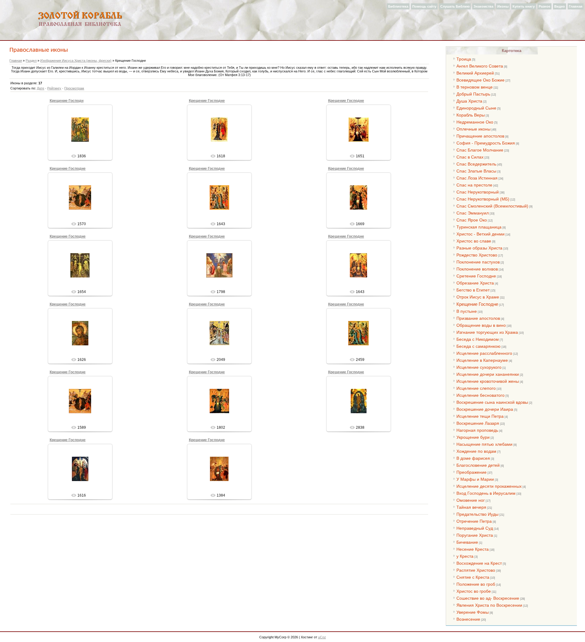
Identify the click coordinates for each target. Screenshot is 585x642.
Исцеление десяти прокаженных (489, 486)
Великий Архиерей (475, 73)
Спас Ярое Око (471, 220)
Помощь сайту (424, 6)
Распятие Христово (475, 570)
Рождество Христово (476, 255)
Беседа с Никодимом (477, 339)
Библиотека (398, 6)
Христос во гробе (473, 591)
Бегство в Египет (473, 290)
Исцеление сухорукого (479, 367)
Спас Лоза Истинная (477, 178)
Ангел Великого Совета (479, 66)
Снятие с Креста (472, 577)
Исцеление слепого (476, 388)
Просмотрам (74, 88)
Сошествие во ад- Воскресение (487, 598)
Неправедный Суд (474, 528)
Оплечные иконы (473, 129)
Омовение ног (470, 500)
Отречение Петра (474, 521)
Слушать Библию (455, 6)
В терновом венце (474, 87)
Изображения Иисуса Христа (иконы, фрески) (76, 60)
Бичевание (467, 542)
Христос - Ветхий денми (480, 234)
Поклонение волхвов (477, 269)
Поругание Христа (474, 535)
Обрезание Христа (475, 283)
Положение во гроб (475, 584)
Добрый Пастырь (473, 94)
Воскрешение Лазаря (477, 423)
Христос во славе (473, 241)
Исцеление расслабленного (484, 353)
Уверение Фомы (472, 612)
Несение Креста (472, 549)
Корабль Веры (470, 115)
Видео (559, 6)
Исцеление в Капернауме (482, 360)
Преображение (471, 472)
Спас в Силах (470, 157)
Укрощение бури (473, 437)
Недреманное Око (474, 122)
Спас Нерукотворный (477, 192)
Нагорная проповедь (477, 430)
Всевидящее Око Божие (480, 80)
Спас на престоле (474, 185)
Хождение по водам (476, 451)
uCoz (322, 637)
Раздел (31, 60)
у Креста (464, 556)
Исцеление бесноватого (480, 395)
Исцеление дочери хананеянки (487, 374)
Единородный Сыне (476, 108)
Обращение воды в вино (481, 325)
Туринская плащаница (479, 227)
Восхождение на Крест (479, 563)
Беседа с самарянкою (478, 346)
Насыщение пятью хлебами (484, 444)
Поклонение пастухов (478, 262)
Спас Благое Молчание (479, 150)
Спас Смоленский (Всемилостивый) (492, 206)
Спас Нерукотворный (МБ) (482, 199)
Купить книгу (523, 6)
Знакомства (483, 6)
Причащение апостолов (480, 136)
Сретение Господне (476, 276)
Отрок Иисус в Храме (477, 297)
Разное (544, 6)
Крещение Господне (207, 101)
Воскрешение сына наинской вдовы (492, 402)
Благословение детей (478, 465)
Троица (463, 59)
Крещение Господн (66, 101)
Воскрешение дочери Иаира (484, 409)
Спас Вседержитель (476, 164)
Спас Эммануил (472, 213)
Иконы (503, 6)
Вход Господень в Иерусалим (486, 493)
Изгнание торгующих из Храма (487, 332)
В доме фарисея (473, 458)
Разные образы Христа (479, 248)
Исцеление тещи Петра (480, 416)
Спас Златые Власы (476, 171)
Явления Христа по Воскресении (489, 605)
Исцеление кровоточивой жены (487, 381)
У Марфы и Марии (475, 479)
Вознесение (468, 619)
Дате (40, 88)
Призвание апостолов (478, 318)
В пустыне (466, 311)
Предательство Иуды (477, 514)
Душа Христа (469, 101)
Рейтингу (54, 88)
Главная (575, 6)
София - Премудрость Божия (485, 143)
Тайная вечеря (471, 507)
